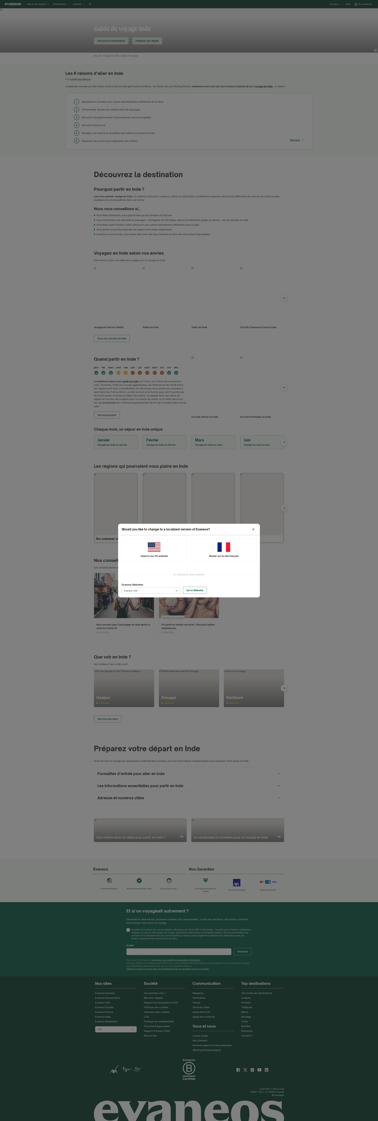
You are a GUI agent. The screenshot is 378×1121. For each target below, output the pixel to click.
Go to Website (194, 590)
